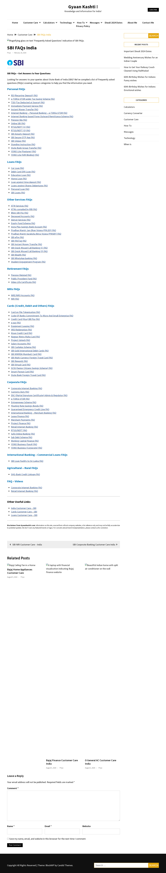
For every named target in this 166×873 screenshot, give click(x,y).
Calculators (49, 22)
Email (48, 826)
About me (132, 22)
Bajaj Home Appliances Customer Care (19, 571)
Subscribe (153, 10)
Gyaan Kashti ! (83, 7)
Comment (13, 788)
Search (153, 35)
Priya (9, 53)
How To (81, 22)
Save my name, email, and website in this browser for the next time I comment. (47, 838)
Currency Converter (133, 113)
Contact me (148, 22)
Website (86, 826)
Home (15, 22)
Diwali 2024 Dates (113, 22)
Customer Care (30, 22)
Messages (95, 22)
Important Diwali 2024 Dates (138, 51)
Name (11, 826)
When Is (127, 144)
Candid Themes (65, 865)
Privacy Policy (83, 26)
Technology (66, 22)
